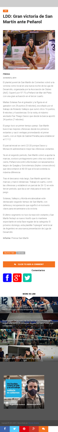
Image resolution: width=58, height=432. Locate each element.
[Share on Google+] (34, 429)
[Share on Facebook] (5, 429)
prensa (6, 74)
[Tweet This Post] (14, 429)
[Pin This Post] (24, 429)
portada (21, 253)
